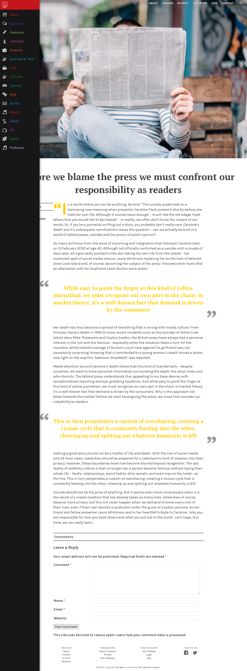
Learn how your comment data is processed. (151, 635)
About (153, 3)
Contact (228, 3)
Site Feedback (108, 658)
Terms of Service (107, 651)
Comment (62, 565)
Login (149, 654)
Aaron (157, 667)
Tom (140, 667)
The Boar (120, 667)
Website (60, 618)
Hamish (147, 667)
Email (59, 609)
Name (59, 601)
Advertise (200, 3)
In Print (183, 3)
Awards (167, 3)
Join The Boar (149, 651)
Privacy (107, 654)
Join (214, 3)
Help (149, 658)
